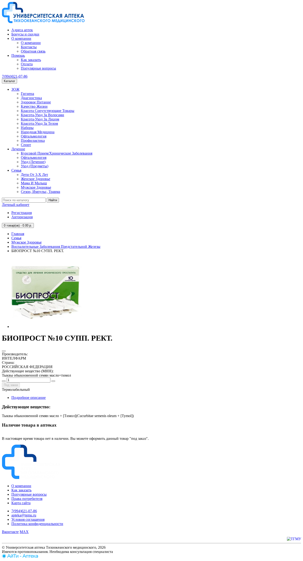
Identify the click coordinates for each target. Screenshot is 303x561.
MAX (24, 532)
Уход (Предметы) (34, 166)
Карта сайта (21, 503)
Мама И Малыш (34, 183)
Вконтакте (10, 532)
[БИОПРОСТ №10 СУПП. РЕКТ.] (46, 327)
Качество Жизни (34, 106)
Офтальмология (33, 136)
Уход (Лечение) (33, 162)
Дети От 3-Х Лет (34, 175)
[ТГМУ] (294, 539)
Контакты (29, 47)
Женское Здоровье (35, 179)
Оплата (27, 64)
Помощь (18, 55)
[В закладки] (4, 351)
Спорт (26, 145)
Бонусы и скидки (25, 34)
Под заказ (11, 385)
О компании (21, 38)
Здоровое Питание (36, 102)
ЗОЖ (15, 89)
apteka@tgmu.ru (23, 515)
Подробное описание (28, 398)
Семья (16, 170)
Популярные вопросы (38, 68)
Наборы (27, 128)
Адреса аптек (22, 30)
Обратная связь (33, 51)
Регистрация (21, 213)
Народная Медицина (37, 132)
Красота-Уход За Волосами (42, 115)
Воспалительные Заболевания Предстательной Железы (55, 247)
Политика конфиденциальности (37, 524)
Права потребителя (26, 499)
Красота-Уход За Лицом (40, 119)
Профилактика (33, 140)
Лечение (18, 149)
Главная (17, 234)
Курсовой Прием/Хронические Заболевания (56, 153)
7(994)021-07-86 (14, 76)
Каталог (9, 81)
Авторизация (22, 217)
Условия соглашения (28, 519)
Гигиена (27, 94)
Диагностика (31, 98)
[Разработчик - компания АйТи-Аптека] (20, 557)
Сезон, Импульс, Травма (40, 192)
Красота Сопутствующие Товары (47, 111)
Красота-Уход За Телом (39, 123)
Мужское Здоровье (36, 187)
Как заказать (31, 60)
